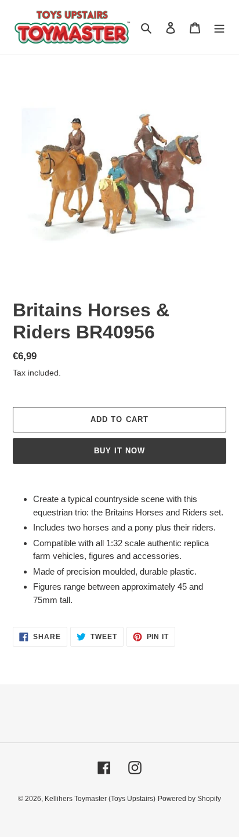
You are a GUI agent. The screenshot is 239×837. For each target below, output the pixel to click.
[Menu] (219, 27)
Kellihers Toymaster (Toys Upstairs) (100, 799)
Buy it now (119, 450)
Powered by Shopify (189, 799)
